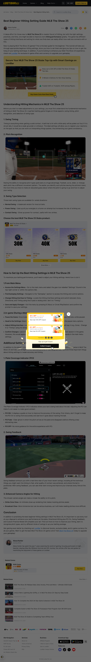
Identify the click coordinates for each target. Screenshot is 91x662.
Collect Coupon (45, 346)
